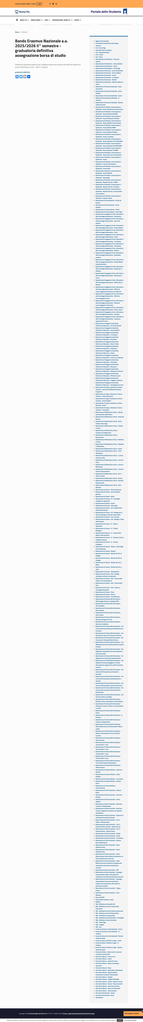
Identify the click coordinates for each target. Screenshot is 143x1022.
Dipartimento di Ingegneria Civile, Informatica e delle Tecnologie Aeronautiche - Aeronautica (110, 215)
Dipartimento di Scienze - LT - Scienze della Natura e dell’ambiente (108, 534)
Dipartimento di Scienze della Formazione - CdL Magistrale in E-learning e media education (109, 657)
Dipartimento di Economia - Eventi (106, 75)
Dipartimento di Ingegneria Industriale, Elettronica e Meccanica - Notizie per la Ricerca (109, 370)
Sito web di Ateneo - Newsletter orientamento (109, 970)
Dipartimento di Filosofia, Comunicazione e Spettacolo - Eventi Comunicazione (108, 163)
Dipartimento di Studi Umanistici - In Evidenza (109, 838)
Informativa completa (130, 1020)
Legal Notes (71, 1013)
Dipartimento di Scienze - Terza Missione (108, 597)
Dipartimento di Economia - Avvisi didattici (108, 73)
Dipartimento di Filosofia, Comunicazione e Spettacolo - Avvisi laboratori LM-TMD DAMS (109, 144)
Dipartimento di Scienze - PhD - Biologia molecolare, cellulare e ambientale (107, 575)
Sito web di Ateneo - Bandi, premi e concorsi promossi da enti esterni (109, 953)
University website (20, 4)
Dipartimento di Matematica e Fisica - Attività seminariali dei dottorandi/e (109, 413)
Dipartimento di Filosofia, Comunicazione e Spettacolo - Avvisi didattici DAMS (108, 126)
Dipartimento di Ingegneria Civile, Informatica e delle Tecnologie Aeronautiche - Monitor (110, 249)
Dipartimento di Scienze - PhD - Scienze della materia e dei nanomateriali (109, 579)
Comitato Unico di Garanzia (103, 50)
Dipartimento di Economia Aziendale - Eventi (109, 96)
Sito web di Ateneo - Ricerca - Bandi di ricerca (109, 982)
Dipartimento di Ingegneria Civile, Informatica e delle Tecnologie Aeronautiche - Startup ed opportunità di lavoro (110, 319)
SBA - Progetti (100, 925)
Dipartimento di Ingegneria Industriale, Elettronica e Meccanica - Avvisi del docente (108, 324)
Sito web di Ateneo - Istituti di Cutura (107, 961)
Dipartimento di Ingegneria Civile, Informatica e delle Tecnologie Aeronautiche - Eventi (110, 236)
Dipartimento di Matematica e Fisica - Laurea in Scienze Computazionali (110, 470)
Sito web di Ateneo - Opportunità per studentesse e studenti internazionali (107, 973)
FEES (46, 20)
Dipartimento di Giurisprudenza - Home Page (109, 212)
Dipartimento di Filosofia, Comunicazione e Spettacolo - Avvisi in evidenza (108, 135)
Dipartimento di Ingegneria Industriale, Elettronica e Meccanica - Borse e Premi (107, 343)
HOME (17, 20)
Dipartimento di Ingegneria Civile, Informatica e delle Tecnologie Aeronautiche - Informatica (110, 245)
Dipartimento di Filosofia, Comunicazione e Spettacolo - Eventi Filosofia (108, 172)
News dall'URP (100, 897)
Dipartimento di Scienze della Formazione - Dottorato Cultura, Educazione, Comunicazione (109, 700)
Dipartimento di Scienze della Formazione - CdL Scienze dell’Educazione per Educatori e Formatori (109, 672)
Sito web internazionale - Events (105, 993)
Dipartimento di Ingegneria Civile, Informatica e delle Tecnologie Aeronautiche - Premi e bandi (110, 308)
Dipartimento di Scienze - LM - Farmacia (107, 517)
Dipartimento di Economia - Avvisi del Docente (109, 71)
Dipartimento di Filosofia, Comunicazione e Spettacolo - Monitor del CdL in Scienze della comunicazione (109, 191)
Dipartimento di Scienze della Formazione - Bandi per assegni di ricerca (108, 618)
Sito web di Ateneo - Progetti (104, 977)
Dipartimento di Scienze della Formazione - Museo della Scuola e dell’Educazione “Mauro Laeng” (109, 726)
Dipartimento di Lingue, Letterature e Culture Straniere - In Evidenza (109, 409)
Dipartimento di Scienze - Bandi (105, 496)
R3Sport (98, 902)
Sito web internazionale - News (105, 995)
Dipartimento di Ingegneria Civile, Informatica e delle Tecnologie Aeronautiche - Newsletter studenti (110, 255)
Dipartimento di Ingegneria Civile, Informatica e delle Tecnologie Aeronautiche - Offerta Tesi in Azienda (110, 282)
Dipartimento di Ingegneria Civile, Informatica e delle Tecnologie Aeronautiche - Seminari (110, 313)
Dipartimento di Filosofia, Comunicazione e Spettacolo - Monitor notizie (108, 197)
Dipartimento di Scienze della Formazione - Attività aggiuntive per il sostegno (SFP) (108, 600)
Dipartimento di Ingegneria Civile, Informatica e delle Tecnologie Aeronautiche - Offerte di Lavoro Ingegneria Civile (110, 296)
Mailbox (28, 4)
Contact (33, 4)
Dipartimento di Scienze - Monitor (106, 551)
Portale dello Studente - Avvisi (105, 900)
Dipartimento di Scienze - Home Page (106, 506)
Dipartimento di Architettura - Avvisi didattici (109, 64)
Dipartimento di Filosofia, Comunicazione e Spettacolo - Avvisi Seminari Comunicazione (109, 154)
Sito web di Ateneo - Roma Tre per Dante (107, 986)
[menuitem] (17, 20)
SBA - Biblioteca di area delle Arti (105, 904)
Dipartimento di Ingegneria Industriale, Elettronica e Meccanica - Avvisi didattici (107, 329)
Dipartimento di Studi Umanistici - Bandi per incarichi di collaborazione (109, 805)
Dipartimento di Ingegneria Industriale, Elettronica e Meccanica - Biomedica (107, 338)
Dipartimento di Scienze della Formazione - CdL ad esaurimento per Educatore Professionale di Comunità (109, 628)
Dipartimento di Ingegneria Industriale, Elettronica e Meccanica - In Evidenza (107, 334)
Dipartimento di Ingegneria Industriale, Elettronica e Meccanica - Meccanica (107, 365)
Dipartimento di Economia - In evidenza (107, 77)
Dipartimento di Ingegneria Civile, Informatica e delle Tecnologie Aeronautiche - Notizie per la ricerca (110, 275)
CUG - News (99, 57)
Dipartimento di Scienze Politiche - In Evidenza (109, 779)
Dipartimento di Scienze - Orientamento (107, 572)
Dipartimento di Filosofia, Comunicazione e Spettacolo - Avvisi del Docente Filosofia (108, 117)
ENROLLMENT (35, 20)
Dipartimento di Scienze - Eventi (105, 503)
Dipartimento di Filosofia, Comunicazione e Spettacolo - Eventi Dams (108, 167)
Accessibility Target (88, 1013)
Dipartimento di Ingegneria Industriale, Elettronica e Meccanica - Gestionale (107, 361)
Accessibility (79, 1013)
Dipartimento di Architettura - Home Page (108, 68)
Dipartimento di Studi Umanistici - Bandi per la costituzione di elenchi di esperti (109, 816)
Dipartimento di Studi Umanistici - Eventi (108, 836)
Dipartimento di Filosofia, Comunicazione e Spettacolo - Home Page (108, 176)
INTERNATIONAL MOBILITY (61, 20)
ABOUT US (23, 20)
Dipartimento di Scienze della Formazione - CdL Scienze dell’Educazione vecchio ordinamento (109, 684)
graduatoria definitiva (22, 72)
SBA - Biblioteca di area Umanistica (106, 920)
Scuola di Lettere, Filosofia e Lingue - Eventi (108, 941)
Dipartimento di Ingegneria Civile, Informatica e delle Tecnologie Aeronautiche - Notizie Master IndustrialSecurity (110, 262)
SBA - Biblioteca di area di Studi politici (107, 913)
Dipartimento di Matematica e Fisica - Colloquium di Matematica (107, 431)
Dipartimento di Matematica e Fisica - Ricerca (109, 478)
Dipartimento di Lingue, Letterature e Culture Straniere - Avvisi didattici (109, 400)
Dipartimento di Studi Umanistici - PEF (107, 870)
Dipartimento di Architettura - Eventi (106, 66)
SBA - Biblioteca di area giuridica (105, 916)
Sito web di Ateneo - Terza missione (106, 991)
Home (17, 32)
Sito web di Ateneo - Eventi (104, 959)
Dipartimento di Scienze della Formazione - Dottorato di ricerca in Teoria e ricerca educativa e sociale (109, 706)
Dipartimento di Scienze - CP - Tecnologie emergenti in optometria (108, 500)
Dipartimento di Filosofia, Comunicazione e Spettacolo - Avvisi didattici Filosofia (108, 131)
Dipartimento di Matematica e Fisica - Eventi (109, 449)
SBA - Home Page (101, 922)
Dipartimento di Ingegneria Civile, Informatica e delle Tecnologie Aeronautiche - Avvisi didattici (110, 226)
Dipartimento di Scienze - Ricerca (105, 594)
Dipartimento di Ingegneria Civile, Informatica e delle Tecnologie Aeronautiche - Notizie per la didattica (110, 268)
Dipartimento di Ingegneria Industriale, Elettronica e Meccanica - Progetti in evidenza (109, 379)
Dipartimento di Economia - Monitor (106, 80)
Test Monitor (99, 997)
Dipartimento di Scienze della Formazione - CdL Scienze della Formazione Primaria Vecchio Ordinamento (109, 690)
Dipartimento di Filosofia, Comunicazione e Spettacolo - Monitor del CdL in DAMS (108, 181)
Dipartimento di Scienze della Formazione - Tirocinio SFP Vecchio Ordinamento (108, 762)
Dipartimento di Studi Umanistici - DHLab (108, 833)
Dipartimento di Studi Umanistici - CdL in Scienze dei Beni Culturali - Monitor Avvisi (108, 825)
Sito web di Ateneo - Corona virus (105, 956)
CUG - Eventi (99, 55)
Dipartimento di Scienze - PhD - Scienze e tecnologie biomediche (108, 588)
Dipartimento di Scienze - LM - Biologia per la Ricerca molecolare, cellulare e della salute (109, 513)
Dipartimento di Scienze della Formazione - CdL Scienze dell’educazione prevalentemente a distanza (109, 678)
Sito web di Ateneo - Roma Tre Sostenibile (108, 988)
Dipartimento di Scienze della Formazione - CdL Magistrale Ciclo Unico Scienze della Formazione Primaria (110, 644)
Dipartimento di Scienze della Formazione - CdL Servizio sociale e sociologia (109, 696)
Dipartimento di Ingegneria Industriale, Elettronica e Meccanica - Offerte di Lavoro (108, 374)
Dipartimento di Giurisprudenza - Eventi (107, 209)
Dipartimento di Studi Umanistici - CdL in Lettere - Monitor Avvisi (108, 821)
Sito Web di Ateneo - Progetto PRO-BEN (107, 979)
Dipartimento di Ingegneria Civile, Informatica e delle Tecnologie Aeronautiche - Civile (110, 231)
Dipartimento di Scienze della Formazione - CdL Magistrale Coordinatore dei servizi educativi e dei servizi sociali (109, 651)
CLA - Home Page (101, 48)
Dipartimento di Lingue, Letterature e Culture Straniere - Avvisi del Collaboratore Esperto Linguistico (109, 389)
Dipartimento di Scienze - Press (105, 592)
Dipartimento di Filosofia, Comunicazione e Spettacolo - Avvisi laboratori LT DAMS (108, 149)
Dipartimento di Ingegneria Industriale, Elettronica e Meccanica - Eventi (107, 352)
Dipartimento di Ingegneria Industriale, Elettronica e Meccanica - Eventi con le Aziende (109, 356)
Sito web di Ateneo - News (103, 968)
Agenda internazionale (102, 41)
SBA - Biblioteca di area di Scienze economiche (109, 911)
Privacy (65, 1013)
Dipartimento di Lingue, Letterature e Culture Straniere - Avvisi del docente (109, 395)
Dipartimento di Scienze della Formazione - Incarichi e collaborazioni (108, 721)
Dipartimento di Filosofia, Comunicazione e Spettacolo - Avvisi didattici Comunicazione (108, 122)
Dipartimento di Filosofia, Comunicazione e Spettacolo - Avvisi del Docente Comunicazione (109, 108)
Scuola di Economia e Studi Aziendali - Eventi (109, 929)
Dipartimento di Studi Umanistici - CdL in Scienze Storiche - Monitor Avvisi (108, 830)
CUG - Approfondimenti (102, 52)
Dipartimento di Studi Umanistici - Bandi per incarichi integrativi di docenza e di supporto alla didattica (109, 810)
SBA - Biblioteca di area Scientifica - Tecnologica (110, 918)
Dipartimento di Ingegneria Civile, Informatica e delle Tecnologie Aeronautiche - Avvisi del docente (110, 221)
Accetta (120, 1020)
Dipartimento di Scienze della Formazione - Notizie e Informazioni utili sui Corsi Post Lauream (108, 733)
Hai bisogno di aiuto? (132, 1013)
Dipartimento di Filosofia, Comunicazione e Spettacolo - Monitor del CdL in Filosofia (108, 185)
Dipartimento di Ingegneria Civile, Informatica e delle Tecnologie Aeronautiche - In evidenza (110, 240)
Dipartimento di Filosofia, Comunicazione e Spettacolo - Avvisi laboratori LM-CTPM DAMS (109, 140)
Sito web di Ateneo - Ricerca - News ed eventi (109, 984)
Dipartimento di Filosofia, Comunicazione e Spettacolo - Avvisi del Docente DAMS (108, 113)
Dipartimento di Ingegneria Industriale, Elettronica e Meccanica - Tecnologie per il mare (109, 384)
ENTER (77, 20)
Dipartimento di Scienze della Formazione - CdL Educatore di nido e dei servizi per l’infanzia (109, 634)
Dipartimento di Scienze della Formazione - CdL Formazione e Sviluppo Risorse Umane (109, 639)
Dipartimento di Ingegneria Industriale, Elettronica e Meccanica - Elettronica (107, 347)
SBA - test (99, 927)
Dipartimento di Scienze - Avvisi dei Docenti (108, 490)
